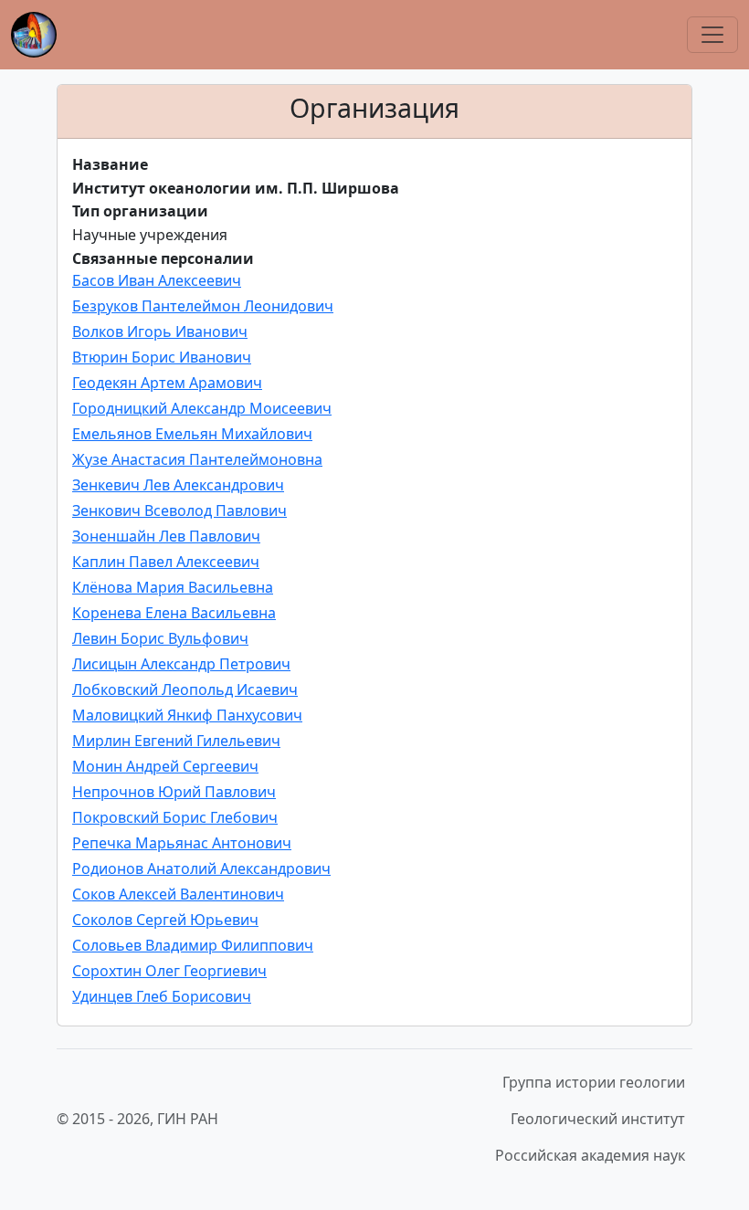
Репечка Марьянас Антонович (181, 843)
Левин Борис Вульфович (160, 638)
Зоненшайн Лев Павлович (166, 536)
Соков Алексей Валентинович (178, 894)
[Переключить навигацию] (712, 34)
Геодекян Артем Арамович (167, 383)
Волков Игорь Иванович (160, 331)
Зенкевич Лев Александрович (178, 485)
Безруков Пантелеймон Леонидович (202, 306)
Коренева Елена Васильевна (174, 613)
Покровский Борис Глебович (175, 817)
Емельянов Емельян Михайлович (192, 434)
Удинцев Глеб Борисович (161, 996)
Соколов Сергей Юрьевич (165, 920)
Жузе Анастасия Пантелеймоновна (197, 459)
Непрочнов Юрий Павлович (174, 792)
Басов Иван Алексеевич (156, 280)
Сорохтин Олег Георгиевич (169, 971)
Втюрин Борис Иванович (161, 357)
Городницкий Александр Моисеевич (202, 408)
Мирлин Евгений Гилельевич (176, 741)
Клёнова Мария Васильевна (172, 587)
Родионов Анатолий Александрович (201, 868)
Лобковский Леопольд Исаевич (185, 689)
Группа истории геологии (593, 1082)
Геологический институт (598, 1119)
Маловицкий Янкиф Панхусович (187, 715)
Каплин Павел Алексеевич (165, 562)
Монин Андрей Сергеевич (165, 766)
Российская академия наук (590, 1155)
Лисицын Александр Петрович (181, 664)
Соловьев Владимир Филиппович (192, 945)
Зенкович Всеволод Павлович (179, 510)
